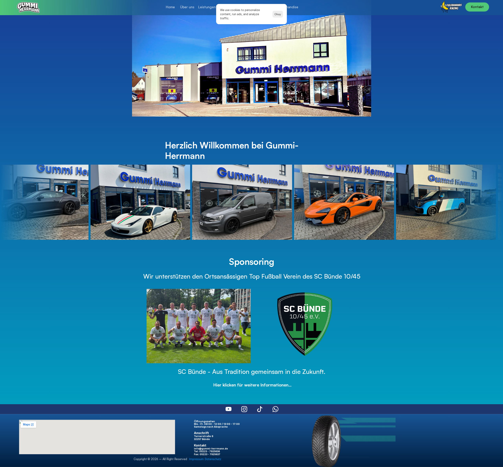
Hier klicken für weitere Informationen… (252, 384)
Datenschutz (213, 459)
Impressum (196, 459)
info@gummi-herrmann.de (211, 448)
